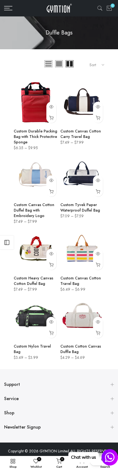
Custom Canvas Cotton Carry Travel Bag (80, 133)
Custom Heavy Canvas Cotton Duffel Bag (33, 280)
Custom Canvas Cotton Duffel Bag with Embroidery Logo (34, 210)
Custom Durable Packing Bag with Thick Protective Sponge (35, 136)
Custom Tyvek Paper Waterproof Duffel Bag (80, 207)
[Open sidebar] (7, 242)
